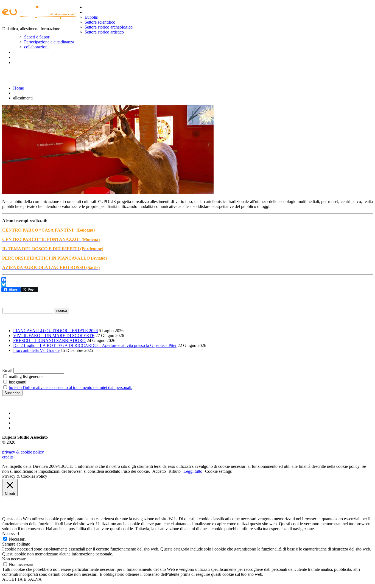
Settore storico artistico (104, 32)
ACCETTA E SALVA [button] (22, 579)
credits (7, 457)
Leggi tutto (192, 471)
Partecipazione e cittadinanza (49, 42)
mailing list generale (25, 376)
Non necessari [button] (14, 559)
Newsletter (24, 57)
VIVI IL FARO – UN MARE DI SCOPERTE (53, 335)
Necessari (17, 539)
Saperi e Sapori (37, 37)
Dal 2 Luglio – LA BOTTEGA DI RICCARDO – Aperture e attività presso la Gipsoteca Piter (95, 345)
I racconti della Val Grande (36, 350)
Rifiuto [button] (175, 471)
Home (90, 7)
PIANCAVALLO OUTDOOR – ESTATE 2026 (55, 330)
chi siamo (94, 12)
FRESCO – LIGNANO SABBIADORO (49, 340)
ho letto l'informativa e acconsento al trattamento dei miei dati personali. (70, 387)
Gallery (20, 52)
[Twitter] (187, 284)
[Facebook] (187, 279)
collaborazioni (36, 47)
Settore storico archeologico (109, 27)
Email (7, 370)
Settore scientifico (100, 22)
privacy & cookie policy (23, 452)
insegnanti (17, 382)
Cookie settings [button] (218, 471)
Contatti (21, 62)
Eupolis (91, 17)
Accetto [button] (159, 471)
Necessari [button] (10, 533)
